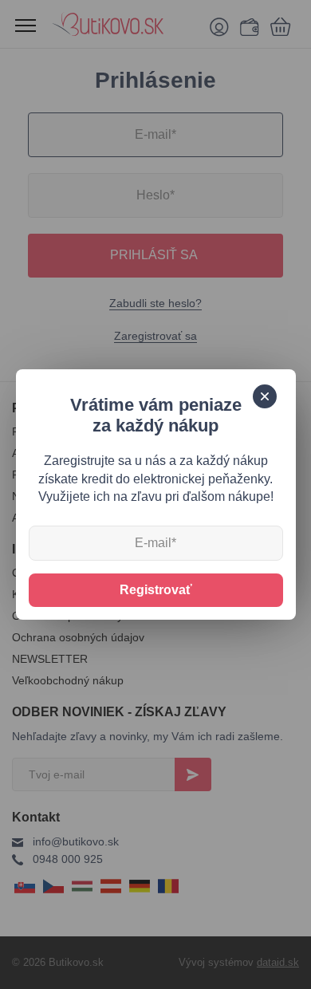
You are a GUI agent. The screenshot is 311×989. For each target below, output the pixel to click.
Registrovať (156, 590)
